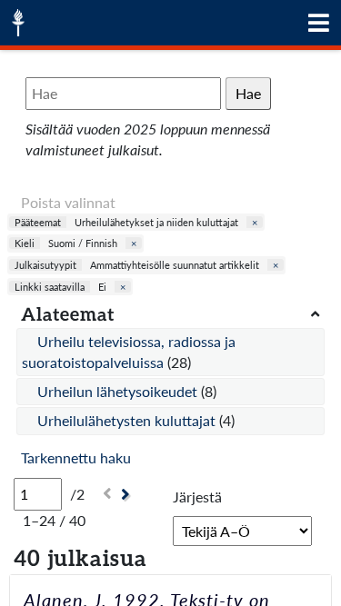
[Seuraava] (127, 494)
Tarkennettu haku (76, 457)
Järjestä (197, 496)
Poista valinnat (68, 202)
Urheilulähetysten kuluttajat (128, 420)
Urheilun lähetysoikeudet (119, 391)
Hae (248, 93)
